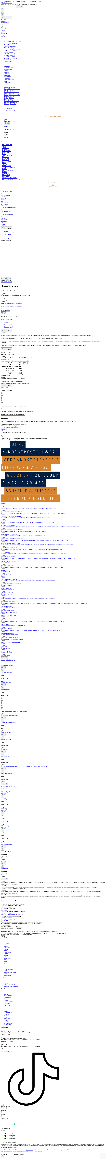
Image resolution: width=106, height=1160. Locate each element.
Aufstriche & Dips (9, 90)
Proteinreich (7, 78)
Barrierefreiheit (8, 1024)
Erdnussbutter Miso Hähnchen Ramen (11, 516)
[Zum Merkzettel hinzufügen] (7, 123)
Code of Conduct (8, 1001)
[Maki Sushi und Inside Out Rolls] (3, 576)
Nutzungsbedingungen (53, 931)
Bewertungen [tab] (8, 327)
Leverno (6, 953)
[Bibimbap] (25, 517)
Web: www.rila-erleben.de (16, 914)
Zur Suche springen (20, 1)
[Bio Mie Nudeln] (6, 861)
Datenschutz (7, 1021)
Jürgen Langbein (8, 969)
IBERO (4, 154)
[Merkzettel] (2, 25)
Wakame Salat (4, 570)
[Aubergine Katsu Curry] (7, 589)
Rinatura (6, 983)
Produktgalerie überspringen (8, 660)
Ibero (5, 950)
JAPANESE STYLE (6, 282)
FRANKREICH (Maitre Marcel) (12, 49)
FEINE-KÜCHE (6, 166)
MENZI (4, 172)
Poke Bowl (4, 619)
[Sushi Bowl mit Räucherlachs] (9, 612)
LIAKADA (5, 157)
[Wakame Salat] (32, 567)
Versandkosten (29, 1150)
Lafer (5, 970)
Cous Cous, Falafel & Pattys (11, 92)
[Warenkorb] (2, 27)
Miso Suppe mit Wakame (7, 610)
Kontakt (6, 1020)
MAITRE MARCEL (7, 161)
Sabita (5, 961)
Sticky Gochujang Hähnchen (8, 525)
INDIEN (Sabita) (8, 52)
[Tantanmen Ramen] (6, 652)
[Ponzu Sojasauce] (6, 682)
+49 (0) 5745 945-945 (6, 917)
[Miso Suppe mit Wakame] (8, 607)
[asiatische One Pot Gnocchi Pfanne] (38, 558)
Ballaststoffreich (8, 69)
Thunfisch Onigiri (5, 552)
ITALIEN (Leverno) (9, 53)
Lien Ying (6, 956)
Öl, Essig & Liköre (9, 98)
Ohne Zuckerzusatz (9, 79)
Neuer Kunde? (73, 421)
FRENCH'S (5, 152)
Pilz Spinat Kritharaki (6, 628)
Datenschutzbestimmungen (16, 933)
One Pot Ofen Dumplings (7, 633)
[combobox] (8, 7)
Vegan (5, 81)
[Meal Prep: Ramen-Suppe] (5, 562)
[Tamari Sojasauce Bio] (24, 766)
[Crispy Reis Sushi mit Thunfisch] (9, 634)
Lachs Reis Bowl (5, 651)
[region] (53, 260)
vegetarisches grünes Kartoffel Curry (10, 543)
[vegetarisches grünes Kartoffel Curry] (34, 540)
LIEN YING (5, 160)
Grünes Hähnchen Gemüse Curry (9, 534)
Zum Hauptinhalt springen (8, 1)
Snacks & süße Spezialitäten (11, 101)
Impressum (7, 1018)
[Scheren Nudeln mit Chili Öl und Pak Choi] (12, 639)
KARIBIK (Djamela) (9, 55)
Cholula (6, 944)
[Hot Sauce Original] (9, 121)
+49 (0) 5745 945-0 (6, 907)
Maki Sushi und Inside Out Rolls (9, 579)
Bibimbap (3, 520)
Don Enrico (7, 947)
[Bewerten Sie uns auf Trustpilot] (12, 1127)
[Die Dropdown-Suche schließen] (21, 6)
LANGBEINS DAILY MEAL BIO (11, 179)
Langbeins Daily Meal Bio (11, 986)
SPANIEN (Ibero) (8, 59)
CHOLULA (5, 148)
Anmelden (3, 21)
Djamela (6, 946)
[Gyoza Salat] (4, 643)
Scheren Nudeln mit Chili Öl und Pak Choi (12, 642)
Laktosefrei (7, 73)
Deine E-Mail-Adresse (7, 424)
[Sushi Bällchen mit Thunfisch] (28, 598)
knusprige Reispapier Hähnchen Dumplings (12, 529)
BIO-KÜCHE (6, 175)
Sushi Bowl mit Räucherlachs (8, 615)
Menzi (5, 973)
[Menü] (2, 9)
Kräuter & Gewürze (9, 96)
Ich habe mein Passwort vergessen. (10, 427)
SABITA (4, 164)
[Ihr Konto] (2, 14)
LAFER (4, 169)
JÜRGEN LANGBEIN (8, 167)
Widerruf (6, 1014)
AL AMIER (5, 146)
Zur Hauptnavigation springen (33, 1)
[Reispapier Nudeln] (6, 594)
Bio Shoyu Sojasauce (6, 672)
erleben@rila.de (5, 914)
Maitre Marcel (7, 958)
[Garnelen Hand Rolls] (6, 585)
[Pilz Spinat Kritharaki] (13, 625)
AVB (5, 1017)
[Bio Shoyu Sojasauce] (7, 665)
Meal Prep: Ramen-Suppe (7, 565)
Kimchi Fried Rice (5, 624)
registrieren (6, 22)
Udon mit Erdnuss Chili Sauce (9, 556)
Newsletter (7, 1003)
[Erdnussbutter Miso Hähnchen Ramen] (33, 513)
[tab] (8, 322)
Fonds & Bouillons (9, 93)
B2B (5, 998)
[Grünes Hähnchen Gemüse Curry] (24, 531)
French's (6, 949)
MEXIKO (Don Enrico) (10, 58)
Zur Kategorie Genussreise (8, 207)
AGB (42, 933)
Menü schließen (7, 18)
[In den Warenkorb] (2, 670)
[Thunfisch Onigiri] (31, 549)
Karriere (6, 1000)
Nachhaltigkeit (8, 995)
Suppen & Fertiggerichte (10, 102)
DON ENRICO (6, 151)
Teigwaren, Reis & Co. (10, 104)
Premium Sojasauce (6, 739)
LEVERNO (5, 158)
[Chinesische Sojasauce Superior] (10, 715)
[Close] (1, 276)
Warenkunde (7, 997)
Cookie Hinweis (8, 1023)
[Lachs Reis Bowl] (5, 648)
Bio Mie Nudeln (5, 868)
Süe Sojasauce (5, 816)
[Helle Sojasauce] (5, 749)
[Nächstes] (6, 784)
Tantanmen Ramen (6, 655)
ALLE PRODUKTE (9, 110)
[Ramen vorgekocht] (6, 844)
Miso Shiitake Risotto (6, 606)
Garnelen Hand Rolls (6, 588)
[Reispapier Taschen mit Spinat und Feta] (28, 580)
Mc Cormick (7, 975)
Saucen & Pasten (8, 99)
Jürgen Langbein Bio (9, 984)
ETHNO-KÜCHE (7, 145)
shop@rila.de (4, 920)
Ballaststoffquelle (8, 67)
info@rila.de (4, 910)
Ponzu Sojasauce (5, 689)
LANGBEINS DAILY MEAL (10, 170)
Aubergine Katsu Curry (7, 592)
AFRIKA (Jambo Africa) (10, 43)
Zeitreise (6, 994)
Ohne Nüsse (7, 75)
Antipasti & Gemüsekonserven (12, 89)
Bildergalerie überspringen (7, 239)
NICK (4, 163)
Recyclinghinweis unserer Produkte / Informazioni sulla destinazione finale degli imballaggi (21, 1151)
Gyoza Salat (4, 646)
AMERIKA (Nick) (9, 44)
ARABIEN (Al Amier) (10, 46)
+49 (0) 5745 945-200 (6, 913)
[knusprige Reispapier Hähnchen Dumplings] (40, 526)
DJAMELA (5, 149)
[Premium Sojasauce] (6, 732)
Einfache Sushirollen (6, 574)
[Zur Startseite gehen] (6, 3)
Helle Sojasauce (5, 756)
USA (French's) (8, 61)
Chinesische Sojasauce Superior (9, 722)
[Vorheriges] (2, 784)
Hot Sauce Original (9, 129)
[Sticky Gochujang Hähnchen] (27, 522)
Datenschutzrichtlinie (39, 931)
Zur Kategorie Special (7, 191)
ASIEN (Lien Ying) (9, 47)
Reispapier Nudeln (5, 597)
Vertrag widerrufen (6, 925)
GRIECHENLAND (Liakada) (12, 50)
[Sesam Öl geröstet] (6, 792)
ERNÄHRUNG (8, 66)
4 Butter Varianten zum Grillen (9, 547)
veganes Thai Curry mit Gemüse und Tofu (12, 538)
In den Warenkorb (5, 310)
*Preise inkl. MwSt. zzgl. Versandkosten (11, 306)
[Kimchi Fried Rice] (32, 621)
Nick (5, 959)
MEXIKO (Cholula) (9, 56)
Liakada (6, 955)
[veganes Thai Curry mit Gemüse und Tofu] (23, 535)
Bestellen (19, 928)
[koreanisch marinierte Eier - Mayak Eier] (29, 508)
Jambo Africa (7, 952)
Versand (6, 1011)
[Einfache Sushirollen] (5, 571)
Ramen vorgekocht (6, 851)
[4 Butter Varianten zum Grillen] (37, 544)
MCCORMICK (6, 173)
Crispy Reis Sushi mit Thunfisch (9, 637)
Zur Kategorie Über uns (7, 214)
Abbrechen (3, 430)
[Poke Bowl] (4, 616)
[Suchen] (18, 6)
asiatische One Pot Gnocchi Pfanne (10, 561)
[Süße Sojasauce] (5, 809)
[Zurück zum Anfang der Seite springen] (2, 1156)
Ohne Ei (6, 70)
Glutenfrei (6, 72)
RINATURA (5, 176)
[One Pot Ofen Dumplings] (30, 630)
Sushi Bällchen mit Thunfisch (8, 601)
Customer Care (8, 1012)
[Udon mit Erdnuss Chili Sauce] (33, 553)
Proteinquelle (7, 76)
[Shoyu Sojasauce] (6, 240)
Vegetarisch (7, 82)
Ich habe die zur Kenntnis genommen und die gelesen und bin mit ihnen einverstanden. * (35, 933)
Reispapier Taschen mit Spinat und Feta (11, 583)
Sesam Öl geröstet (5, 799)
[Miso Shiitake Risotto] (44, 603)
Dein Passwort (5, 426)
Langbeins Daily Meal (10, 972)
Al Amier (6, 943)
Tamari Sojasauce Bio (6, 773)
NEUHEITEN (8, 108)
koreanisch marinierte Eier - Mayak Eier (11, 511)
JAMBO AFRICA (7, 155)
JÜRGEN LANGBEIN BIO (9, 178)
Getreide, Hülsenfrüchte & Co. (12, 95)
